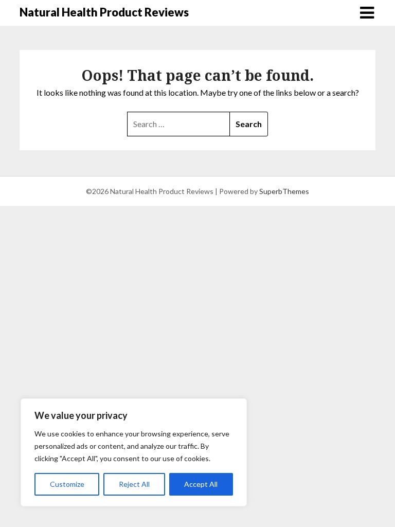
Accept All (201, 484)
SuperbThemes (284, 191)
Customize (67, 484)
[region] (134, 452)
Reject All (134, 484)
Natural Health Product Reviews (104, 12)
